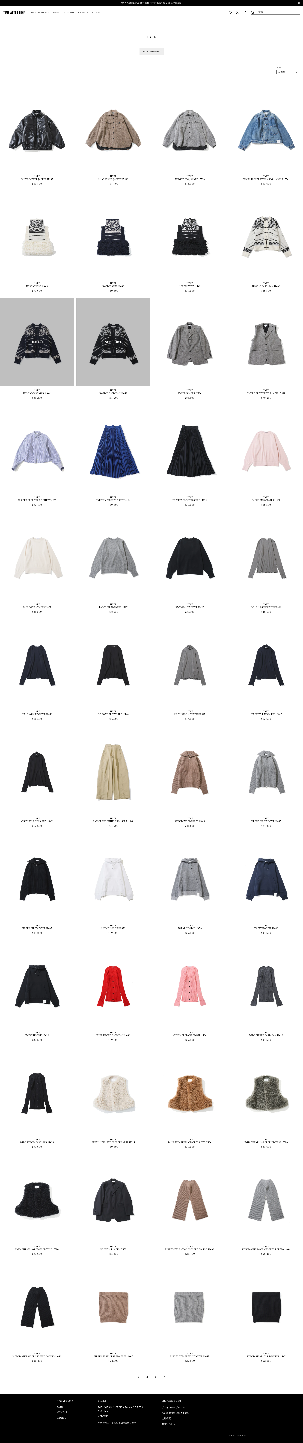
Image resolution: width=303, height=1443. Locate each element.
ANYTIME (103, 1411)
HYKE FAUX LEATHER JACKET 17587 (37, 178)
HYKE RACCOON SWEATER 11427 (266, 499)
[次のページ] (164, 1376)
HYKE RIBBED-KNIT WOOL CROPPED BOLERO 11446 (189, 1248)
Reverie (128, 1407)
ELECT (138, 1407)
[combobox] (275, 11)
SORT (279, 67)
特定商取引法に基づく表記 (175, 1413)
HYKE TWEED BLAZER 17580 (190, 392)
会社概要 (166, 1418)
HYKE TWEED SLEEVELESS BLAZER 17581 (266, 392)
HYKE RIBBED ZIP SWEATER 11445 (190, 820)
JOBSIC (118, 1407)
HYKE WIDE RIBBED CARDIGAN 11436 (113, 1034)
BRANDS (61, 1418)
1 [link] (139, 1376)
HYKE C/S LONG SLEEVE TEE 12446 (266, 606)
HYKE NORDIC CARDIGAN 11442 (266, 285)
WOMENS (62, 1412)
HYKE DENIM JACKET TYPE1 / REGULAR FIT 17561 (266, 178)
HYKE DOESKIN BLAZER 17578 (113, 1248)
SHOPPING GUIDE (171, 1400)
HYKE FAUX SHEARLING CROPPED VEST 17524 (113, 1141)
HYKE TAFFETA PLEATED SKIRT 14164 (113, 499)
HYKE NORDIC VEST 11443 (37, 285)
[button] (56, 12)
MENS (60, 1406)
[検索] (252, 12)
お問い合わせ (169, 1424)
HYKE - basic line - (151, 51)
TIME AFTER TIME (238, 1436)
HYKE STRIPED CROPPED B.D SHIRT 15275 (37, 499)
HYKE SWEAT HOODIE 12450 (113, 927)
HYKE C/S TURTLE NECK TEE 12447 (189, 713)
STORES (102, 1400)
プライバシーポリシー (173, 1407)
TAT (100, 1407)
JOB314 (108, 1407)
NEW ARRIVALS (65, 1401)
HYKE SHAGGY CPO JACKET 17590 (113, 178)
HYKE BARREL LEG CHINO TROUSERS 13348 (113, 820)
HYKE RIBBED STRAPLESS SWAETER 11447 (113, 1355)
